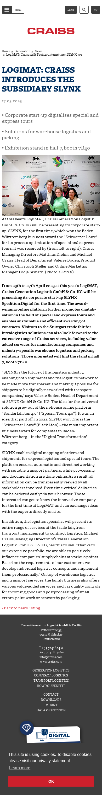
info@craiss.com (51, 657)
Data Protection (51, 710)
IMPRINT (51, 705)
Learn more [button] (19, 768)
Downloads (51, 700)
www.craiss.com (51, 661)
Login (70, 9)
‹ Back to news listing (21, 607)
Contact (51, 694)
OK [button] (51, 781)
